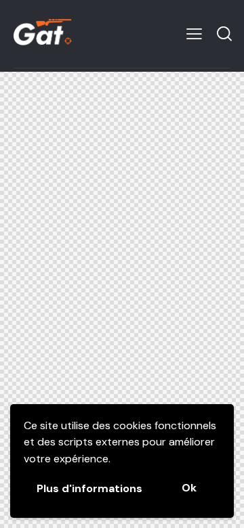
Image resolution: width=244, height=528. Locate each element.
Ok (189, 488)
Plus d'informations (89, 488)
